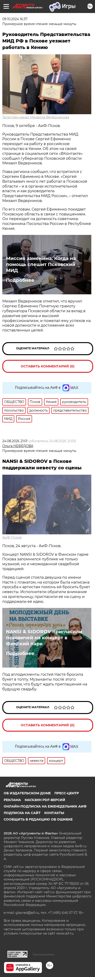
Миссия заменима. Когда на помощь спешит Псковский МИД (41, 264)
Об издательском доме (27, 793)
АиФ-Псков (12, 537)
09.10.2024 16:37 (14, 19)
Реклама (12, 800)
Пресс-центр (66, 793)
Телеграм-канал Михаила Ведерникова (35, 117)
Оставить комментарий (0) (47, 366)
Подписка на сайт (22, 813)
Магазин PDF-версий (45, 800)
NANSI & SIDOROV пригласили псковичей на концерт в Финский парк (44, 637)
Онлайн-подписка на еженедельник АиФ (45, 806)
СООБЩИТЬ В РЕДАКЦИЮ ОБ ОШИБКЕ (38, 819)
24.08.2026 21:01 (14, 441)
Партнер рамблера (43, 954)
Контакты (54, 813)
